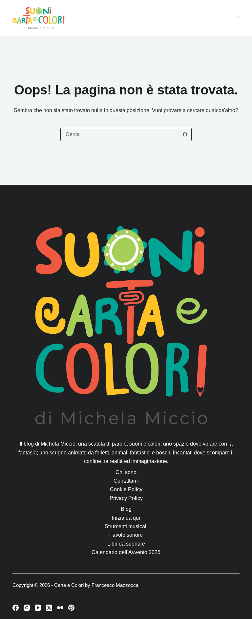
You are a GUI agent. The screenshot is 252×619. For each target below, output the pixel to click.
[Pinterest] (71, 608)
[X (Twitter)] (49, 608)
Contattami (126, 481)
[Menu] (237, 18)
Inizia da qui (126, 518)
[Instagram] (27, 608)
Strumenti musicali (126, 526)
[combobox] (120, 134)
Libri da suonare (126, 544)
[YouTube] (38, 608)
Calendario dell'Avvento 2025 (126, 552)
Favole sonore (126, 535)
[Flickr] (60, 608)
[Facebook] (15, 608)
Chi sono (126, 472)
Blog (126, 509)
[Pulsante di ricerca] (185, 134)
